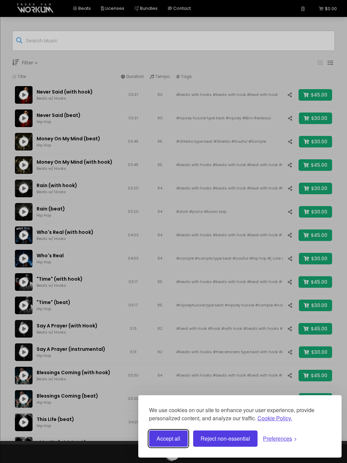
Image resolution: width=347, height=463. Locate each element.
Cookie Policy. (275, 418)
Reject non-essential (225, 438)
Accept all (168, 438)
